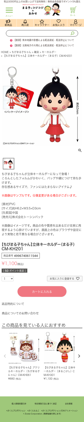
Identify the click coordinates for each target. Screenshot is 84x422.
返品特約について (13, 303)
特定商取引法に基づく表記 (46, 404)
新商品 (8, 25)
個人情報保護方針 (19, 404)
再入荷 (25, 25)
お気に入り (59, 25)
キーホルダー (49, 52)
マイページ (76, 25)
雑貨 (36, 52)
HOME (5, 52)
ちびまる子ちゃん (21, 52)
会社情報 (68, 404)
